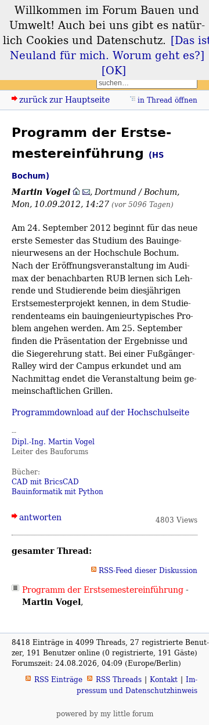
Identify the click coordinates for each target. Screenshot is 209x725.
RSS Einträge (58, 679)
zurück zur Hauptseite (64, 99)
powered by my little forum (104, 714)
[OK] (114, 70)
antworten (40, 517)
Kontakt (164, 679)
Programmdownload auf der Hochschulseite (100, 412)
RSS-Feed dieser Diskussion (148, 570)
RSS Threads (119, 679)
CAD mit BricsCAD (45, 482)
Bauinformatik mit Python (57, 491)
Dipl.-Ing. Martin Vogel (53, 442)
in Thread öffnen (167, 100)
